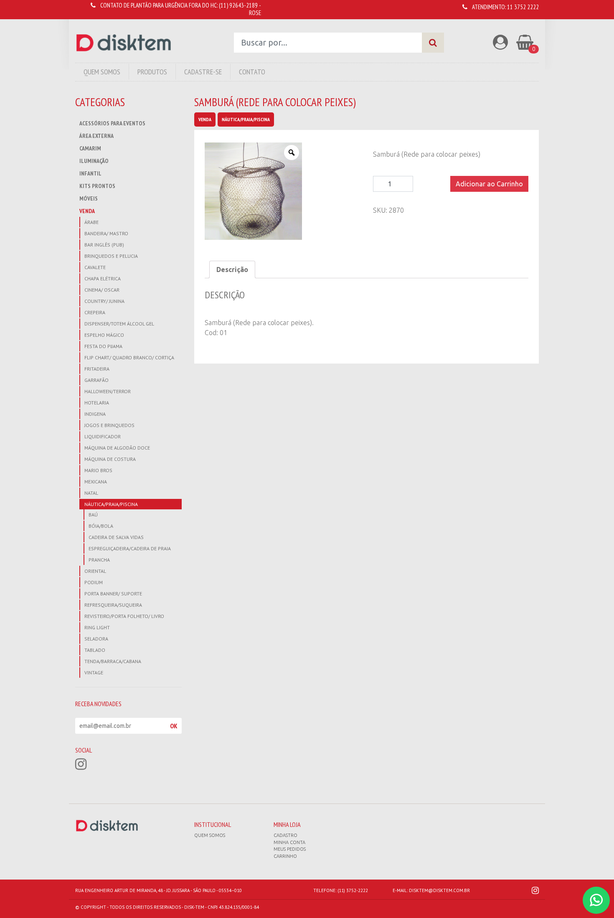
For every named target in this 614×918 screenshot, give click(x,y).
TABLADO (94, 650)
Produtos (152, 71)
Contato (252, 71)
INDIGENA (95, 414)
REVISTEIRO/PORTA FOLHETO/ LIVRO (124, 616)
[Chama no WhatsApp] (596, 900)
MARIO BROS (98, 470)
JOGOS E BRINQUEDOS (109, 425)
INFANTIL (90, 173)
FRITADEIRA (96, 369)
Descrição (232, 269)
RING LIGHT (97, 627)
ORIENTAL (95, 571)
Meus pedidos (290, 849)
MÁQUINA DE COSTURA (110, 459)
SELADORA (96, 639)
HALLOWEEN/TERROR (107, 391)
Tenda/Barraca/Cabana (112, 661)
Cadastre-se (203, 71)
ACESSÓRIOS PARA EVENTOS (112, 123)
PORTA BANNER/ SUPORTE (113, 593)
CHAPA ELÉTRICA (102, 278)
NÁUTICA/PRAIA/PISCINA (111, 504)
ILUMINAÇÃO (94, 161)
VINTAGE (93, 672)
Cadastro (285, 835)
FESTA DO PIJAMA (103, 346)
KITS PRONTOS (97, 186)
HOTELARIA (96, 402)
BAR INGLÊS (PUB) (104, 245)
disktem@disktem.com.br (439, 890)
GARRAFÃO (96, 380)
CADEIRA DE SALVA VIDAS (116, 537)
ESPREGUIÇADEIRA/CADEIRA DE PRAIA (130, 548)
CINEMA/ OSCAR (101, 290)
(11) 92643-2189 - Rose (240, 9)
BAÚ (93, 514)
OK (174, 726)
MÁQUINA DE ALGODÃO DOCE (117, 448)
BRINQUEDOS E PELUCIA (111, 256)
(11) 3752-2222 (352, 890)
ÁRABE (91, 222)
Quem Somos (102, 71)
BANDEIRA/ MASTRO (106, 233)
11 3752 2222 (523, 7)
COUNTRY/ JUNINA (104, 301)
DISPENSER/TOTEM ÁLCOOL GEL (119, 323)
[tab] (232, 269)
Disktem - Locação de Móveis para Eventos (123, 42)
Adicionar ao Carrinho (489, 184)
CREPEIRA (94, 312)
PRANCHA (99, 560)
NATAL (91, 493)
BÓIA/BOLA (101, 526)
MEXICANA (95, 481)
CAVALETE (95, 267)
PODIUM (93, 582)
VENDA (87, 211)
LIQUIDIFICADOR (102, 436)
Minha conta (289, 842)
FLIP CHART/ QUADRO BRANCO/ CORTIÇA (129, 357)
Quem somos (209, 835)
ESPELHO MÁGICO (104, 335)
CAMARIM (90, 148)
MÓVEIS (88, 198)
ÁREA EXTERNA (96, 136)
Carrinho (285, 856)
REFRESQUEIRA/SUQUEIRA (113, 605)
